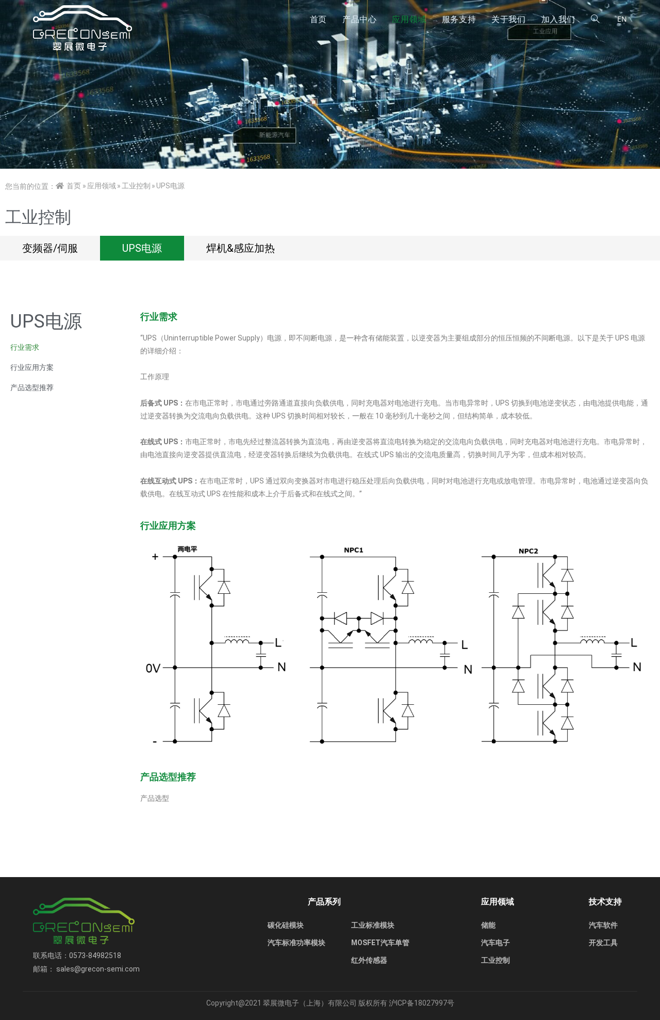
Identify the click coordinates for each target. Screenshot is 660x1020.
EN (622, 19)
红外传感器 (369, 960)
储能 (488, 925)
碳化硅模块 (286, 925)
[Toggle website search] (595, 19)
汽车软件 (603, 925)
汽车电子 (495, 942)
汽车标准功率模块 (296, 942)
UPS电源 (142, 248)
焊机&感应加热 (240, 248)
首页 (74, 186)
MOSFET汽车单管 (380, 942)
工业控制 (495, 960)
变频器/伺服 (50, 248)
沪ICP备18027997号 (421, 1003)
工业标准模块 (372, 925)
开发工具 (603, 942)
